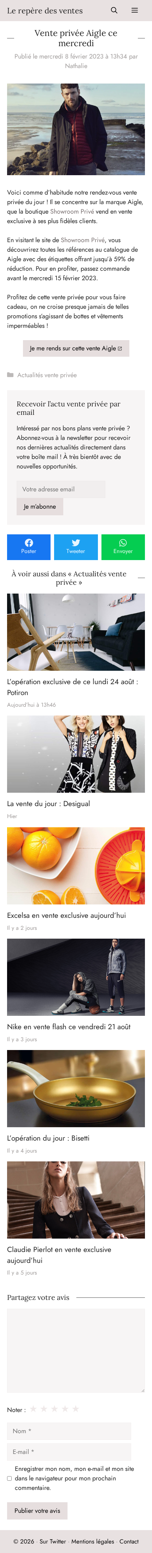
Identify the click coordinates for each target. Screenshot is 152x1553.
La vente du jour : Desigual (48, 804)
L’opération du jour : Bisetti (48, 1138)
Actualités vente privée (47, 375)
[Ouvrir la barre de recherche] (114, 10)
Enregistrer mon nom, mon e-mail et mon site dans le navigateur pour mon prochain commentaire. (74, 1478)
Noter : (16, 1409)
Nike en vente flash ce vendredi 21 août (68, 1026)
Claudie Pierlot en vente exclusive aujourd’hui (59, 1255)
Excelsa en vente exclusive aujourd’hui (66, 915)
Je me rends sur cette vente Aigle (73, 348)
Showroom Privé (72, 211)
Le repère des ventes (45, 11)
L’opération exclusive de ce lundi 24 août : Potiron (72, 687)
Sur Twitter (53, 1541)
